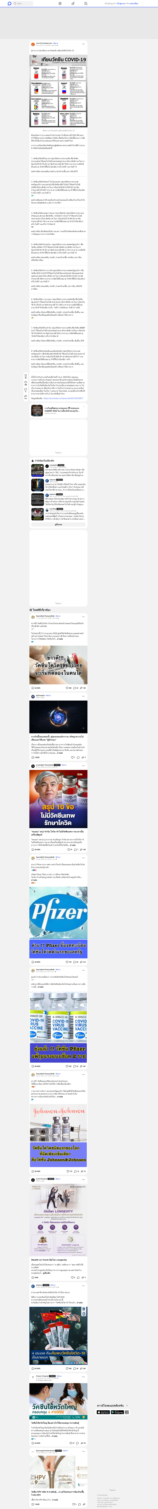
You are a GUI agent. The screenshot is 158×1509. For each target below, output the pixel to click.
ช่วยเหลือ (106, 1498)
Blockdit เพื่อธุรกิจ (102, 1506)
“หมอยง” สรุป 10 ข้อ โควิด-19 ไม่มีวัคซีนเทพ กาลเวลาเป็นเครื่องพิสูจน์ (57, 833)
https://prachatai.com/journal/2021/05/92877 (63, 398)
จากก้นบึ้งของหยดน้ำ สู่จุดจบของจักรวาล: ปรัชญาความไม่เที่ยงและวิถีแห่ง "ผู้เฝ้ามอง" (57, 738)
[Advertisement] (79, 23)
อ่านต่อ (60, 639)
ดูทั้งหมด (58, 524)
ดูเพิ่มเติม (46, 1273)
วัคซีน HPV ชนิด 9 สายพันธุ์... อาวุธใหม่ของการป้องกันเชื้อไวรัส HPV (57, 1493)
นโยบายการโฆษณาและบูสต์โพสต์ (107, 1500)
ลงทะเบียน (134, 3)
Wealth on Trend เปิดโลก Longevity (49, 1259)
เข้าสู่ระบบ (121, 3)
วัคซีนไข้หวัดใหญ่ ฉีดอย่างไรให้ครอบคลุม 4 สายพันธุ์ (55, 1422)
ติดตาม (55, 43)
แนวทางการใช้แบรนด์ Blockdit (106, 1504)
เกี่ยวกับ (99, 1498)
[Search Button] (15, 3)
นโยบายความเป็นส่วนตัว (104, 1502)
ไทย (110, 1506)
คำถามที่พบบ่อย (115, 1498)
